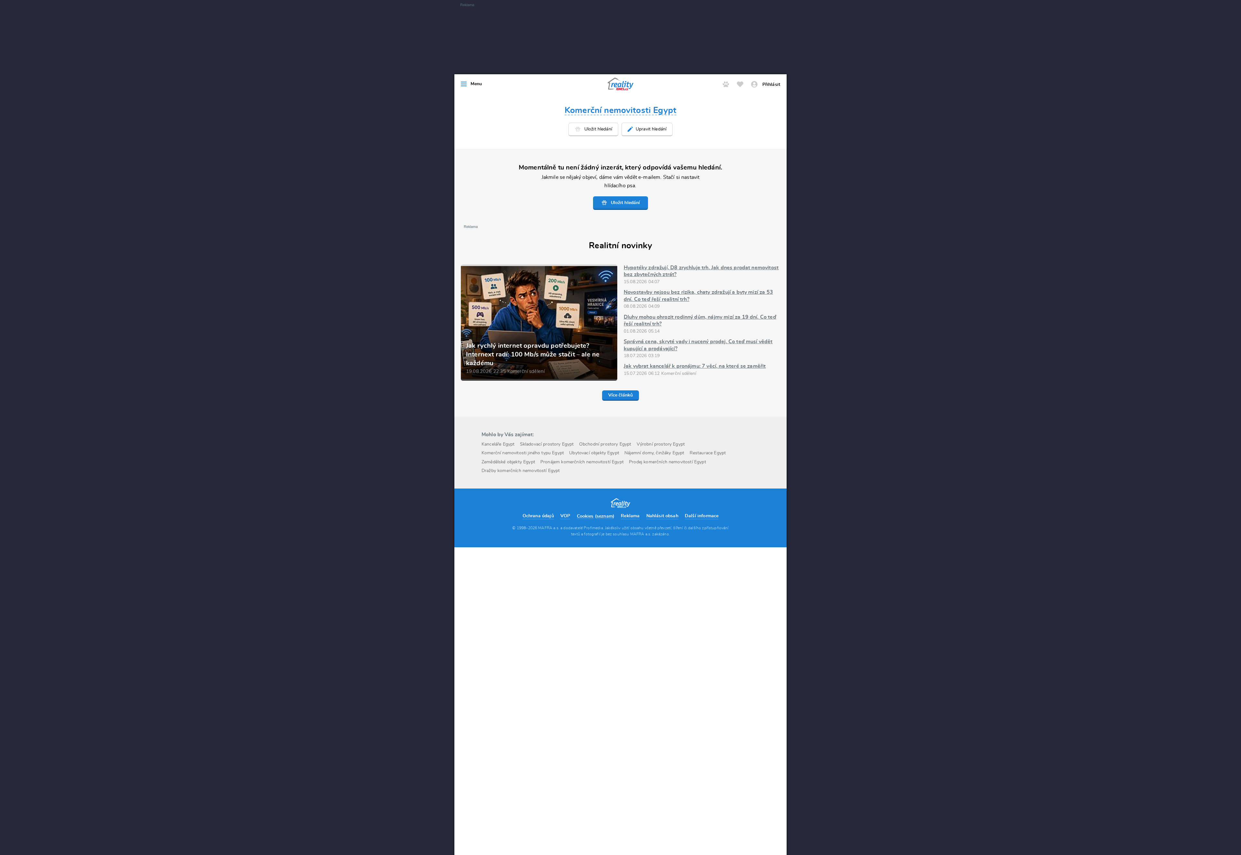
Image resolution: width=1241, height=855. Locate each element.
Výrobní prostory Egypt (661, 444)
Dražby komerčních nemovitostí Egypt (521, 471)
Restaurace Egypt (708, 453)
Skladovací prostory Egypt (547, 444)
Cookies (585, 516)
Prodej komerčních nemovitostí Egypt (667, 462)
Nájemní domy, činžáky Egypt (654, 453)
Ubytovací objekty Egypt (594, 453)
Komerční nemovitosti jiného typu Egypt (523, 453)
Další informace (701, 516)
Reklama (630, 516)
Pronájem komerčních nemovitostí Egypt (582, 462)
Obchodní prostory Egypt (605, 444)
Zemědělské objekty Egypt (508, 462)
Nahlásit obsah (662, 516)
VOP (565, 516)
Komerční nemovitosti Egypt (620, 110)
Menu (476, 84)
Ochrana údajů (538, 516)
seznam (605, 516)
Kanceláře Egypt (498, 444)
